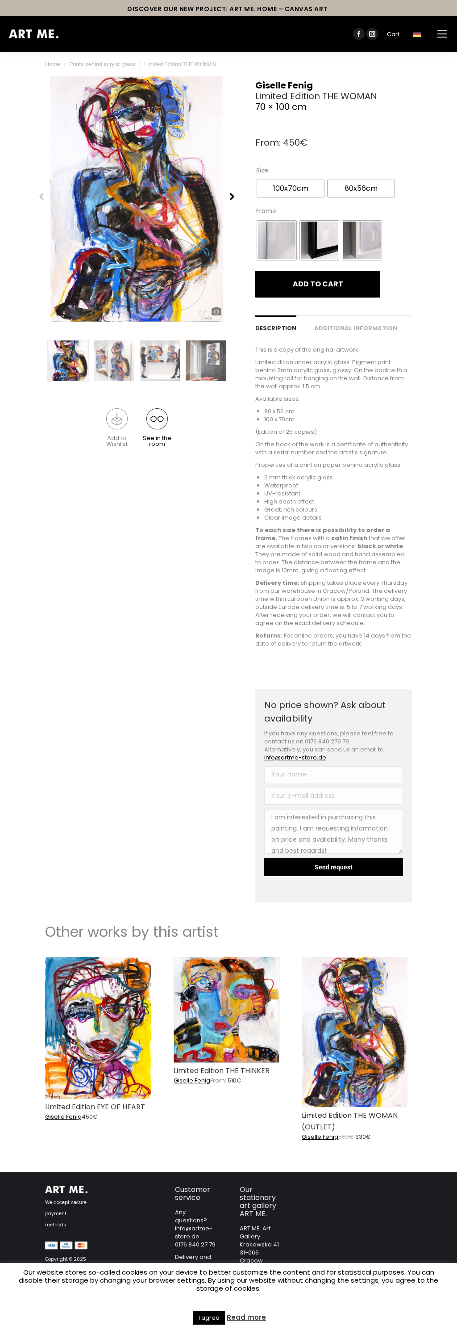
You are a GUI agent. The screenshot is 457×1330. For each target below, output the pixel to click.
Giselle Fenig (284, 85)
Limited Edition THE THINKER (222, 1071)
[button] (117, 427)
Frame (266, 210)
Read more (246, 1317)
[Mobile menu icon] (442, 34)
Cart (393, 34)
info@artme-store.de (295, 757)
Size (262, 170)
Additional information (355, 328)
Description (275, 328)
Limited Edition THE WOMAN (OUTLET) (350, 1121)
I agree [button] (209, 1317)
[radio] (290, 188)
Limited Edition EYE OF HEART (95, 1107)
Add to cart (318, 284)
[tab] (275, 323)
